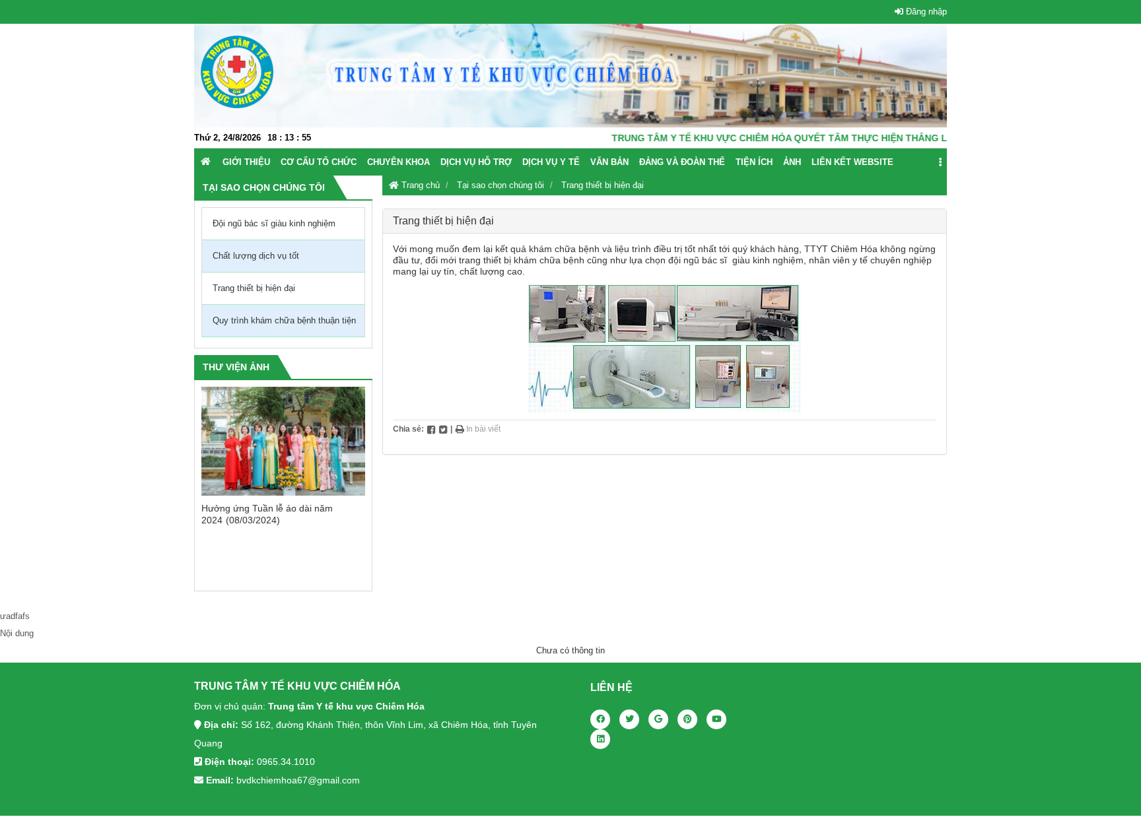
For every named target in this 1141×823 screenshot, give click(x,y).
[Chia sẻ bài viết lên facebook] (431, 429)
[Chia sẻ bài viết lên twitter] (443, 429)
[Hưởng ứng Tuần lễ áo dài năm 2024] (283, 441)
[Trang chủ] (205, 161)
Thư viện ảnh (236, 367)
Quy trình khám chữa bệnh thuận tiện (284, 320)
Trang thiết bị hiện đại (602, 185)
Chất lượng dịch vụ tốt (256, 256)
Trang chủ (419, 185)
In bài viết (482, 429)
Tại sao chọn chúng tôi (500, 185)
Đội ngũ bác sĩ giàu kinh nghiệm (274, 223)
